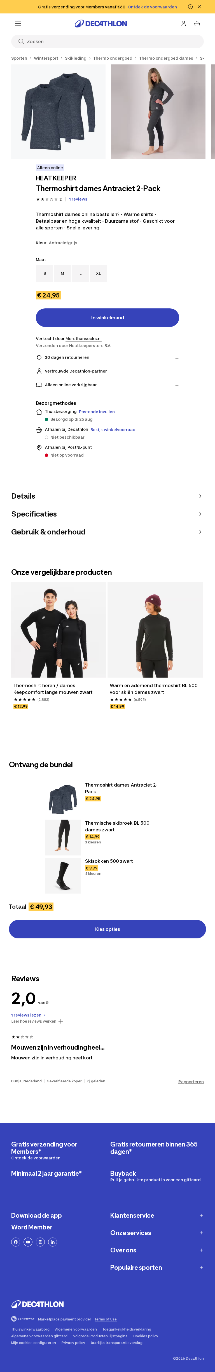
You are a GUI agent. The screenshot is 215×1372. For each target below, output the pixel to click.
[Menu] (18, 23)
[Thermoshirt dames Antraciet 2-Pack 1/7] (58, 111)
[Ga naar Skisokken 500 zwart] (63, 876)
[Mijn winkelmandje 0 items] (197, 23)
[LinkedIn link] (52, 1242)
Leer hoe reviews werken (33, 1021)
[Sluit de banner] (199, 6)
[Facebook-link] (15, 1242)
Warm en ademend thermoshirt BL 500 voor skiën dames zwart (154, 689)
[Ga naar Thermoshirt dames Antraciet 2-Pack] (63, 799)
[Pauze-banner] (190, 6)
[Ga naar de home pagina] (100, 23)
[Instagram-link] (40, 1242)
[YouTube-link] (28, 1242)
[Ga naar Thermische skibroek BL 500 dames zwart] (63, 837)
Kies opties (107, 929)
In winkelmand (107, 317)
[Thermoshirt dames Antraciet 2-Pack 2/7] (158, 111)
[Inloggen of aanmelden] (183, 23)
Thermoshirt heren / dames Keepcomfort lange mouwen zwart (53, 689)
